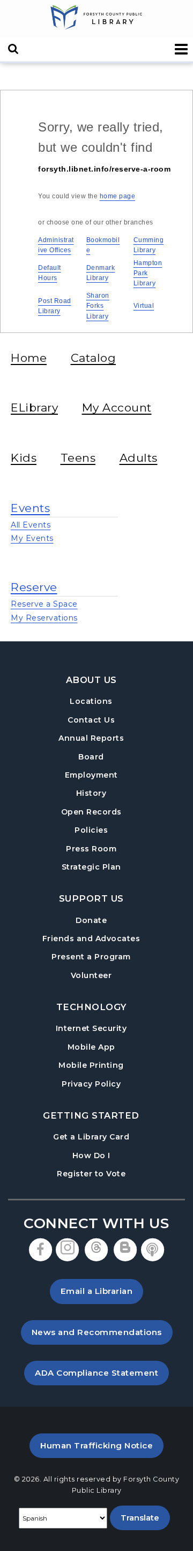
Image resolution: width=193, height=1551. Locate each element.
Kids (23, 457)
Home (29, 358)
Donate (91, 920)
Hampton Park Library (147, 273)
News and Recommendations (102, 1332)
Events (30, 508)
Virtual (143, 305)
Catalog (93, 358)
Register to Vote (91, 1173)
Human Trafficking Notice (102, 1445)
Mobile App (91, 1047)
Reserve (34, 587)
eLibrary (34, 407)
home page (118, 196)
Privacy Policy (91, 1084)
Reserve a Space (44, 604)
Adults (139, 457)
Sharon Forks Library (97, 306)
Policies (91, 830)
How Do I (91, 1155)
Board (91, 757)
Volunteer (91, 975)
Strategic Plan (91, 867)
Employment (91, 775)
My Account (117, 407)
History (91, 793)
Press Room (91, 849)
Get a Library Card (91, 1136)
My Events (32, 538)
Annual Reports (91, 738)
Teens (78, 457)
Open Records (91, 812)
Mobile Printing (91, 1065)
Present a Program (91, 956)
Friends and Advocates (91, 938)
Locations (91, 701)
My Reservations (44, 618)
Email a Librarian (97, 1291)
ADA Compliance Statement (102, 1372)
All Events (30, 525)
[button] (181, 49)
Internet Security (91, 1028)
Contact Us (91, 720)
